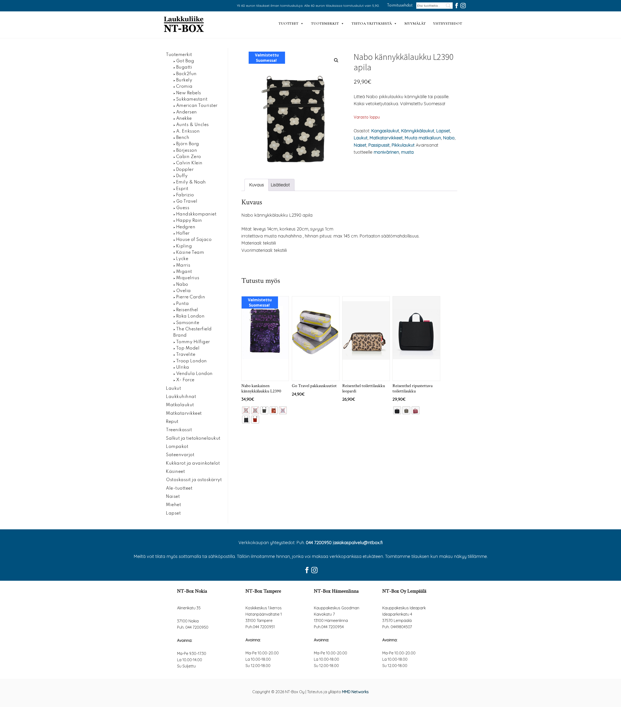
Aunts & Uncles (192, 125)
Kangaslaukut (385, 131)
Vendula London (194, 374)
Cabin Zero (188, 157)
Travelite (186, 354)
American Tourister (197, 105)
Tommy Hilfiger (193, 342)
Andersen (186, 112)
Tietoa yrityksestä (371, 23)
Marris (183, 265)
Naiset (360, 145)
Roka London (190, 316)
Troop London (191, 361)
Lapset (443, 131)
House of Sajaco (194, 240)
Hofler (183, 233)
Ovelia (183, 291)
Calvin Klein (189, 163)
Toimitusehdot (400, 6)
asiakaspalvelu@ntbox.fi (358, 542)
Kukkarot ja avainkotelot (193, 463)
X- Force (185, 380)
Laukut (361, 138)
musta (407, 152)
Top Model (188, 348)
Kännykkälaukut (417, 131)
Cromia (184, 86)
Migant (184, 272)
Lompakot (177, 447)
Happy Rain (189, 220)
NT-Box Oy (184, 24)
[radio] (246, 410)
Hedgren (186, 227)
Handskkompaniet (196, 214)
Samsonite (187, 323)
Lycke (182, 259)
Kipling (184, 246)
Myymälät (415, 23)
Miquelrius (187, 278)
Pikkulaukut (403, 145)
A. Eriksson (188, 131)
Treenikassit (179, 430)
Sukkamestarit (192, 99)
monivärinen (386, 152)
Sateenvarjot (180, 455)
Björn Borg (187, 144)
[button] (336, 60)
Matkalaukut (180, 405)
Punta (182, 304)
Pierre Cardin (190, 297)
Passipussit (379, 145)
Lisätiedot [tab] (280, 185)
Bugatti (184, 67)
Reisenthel (187, 310)
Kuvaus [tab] (256, 185)
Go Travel (186, 201)
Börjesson (186, 150)
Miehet (173, 505)
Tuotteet (288, 23)
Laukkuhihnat (181, 397)
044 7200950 (319, 542)
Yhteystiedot (447, 23)
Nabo (449, 138)
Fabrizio (185, 195)
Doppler (185, 169)
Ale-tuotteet (179, 488)
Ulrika (182, 367)
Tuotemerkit (325, 23)
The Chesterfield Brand (192, 332)
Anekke (184, 118)
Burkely (184, 80)
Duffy (182, 176)
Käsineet (175, 471)
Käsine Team (190, 252)
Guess (182, 208)
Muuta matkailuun (423, 138)
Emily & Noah (191, 182)
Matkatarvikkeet (386, 138)
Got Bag (185, 61)
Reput (172, 422)
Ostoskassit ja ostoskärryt (194, 480)
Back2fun (186, 74)
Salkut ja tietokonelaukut (193, 438)
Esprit (182, 189)
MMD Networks (355, 691)
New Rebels (188, 93)
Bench (182, 137)
